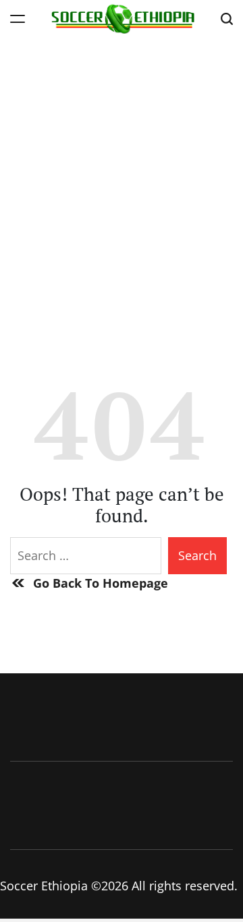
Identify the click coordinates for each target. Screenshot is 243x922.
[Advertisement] (121, 165)
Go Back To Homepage (100, 583)
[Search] (227, 18)
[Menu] (17, 18)
